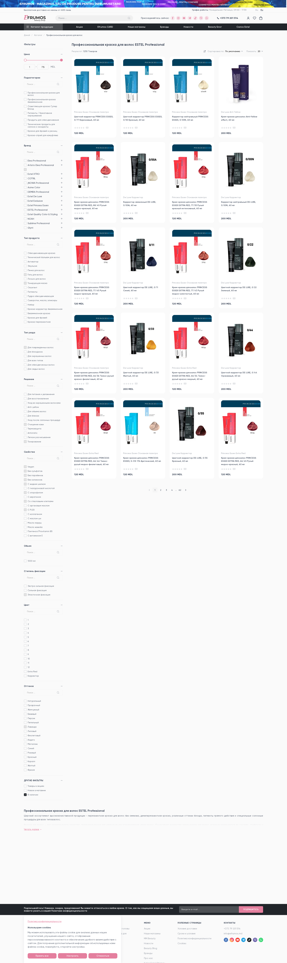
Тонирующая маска (37, 283)
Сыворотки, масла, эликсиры (42, 300)
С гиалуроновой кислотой (41, 488)
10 (29, 658)
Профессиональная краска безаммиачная (42, 100)
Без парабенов (35, 475)
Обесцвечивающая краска (41, 253)
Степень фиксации (34, 571)
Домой (27, 35)
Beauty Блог (215, 27)
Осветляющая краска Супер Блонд (42, 107)
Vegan (31, 467)
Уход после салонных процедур (44, 420)
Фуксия (31, 770)
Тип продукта (31, 238)
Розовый (32, 752)
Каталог (38, 35)
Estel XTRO (25, 174)
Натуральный (34, 701)
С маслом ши (34, 518)
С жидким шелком (37, 484)
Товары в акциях (36, 786)
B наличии (33, 794)
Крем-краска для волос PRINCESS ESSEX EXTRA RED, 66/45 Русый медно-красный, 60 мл (238, 461)
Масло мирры (35, 523)
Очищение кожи (36, 424)
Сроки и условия (186, 933)
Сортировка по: (216, 51)
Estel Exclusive (25, 201)
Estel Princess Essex (25, 205)
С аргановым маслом (38, 505)
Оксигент (32, 287)
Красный (32, 757)
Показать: (251, 51)
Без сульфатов (35, 471)
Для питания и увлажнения (41, 394)
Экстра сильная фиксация (41, 586)
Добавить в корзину (94, 132)
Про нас (148, 958)
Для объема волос (37, 411)
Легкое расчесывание (39, 437)
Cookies (182, 943)
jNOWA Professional (25, 183)
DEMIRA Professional (25, 192)
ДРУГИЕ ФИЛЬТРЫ (33, 780)
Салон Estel (243, 27)
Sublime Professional (25, 223)
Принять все (42, 955)
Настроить (72, 955)
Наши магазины (136, 27)
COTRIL (25, 178)
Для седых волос (36, 369)
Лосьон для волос (37, 279)
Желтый (31, 765)
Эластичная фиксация (39, 594)
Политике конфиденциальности (69, 910)
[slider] (25, 60)
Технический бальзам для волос (44, 257)
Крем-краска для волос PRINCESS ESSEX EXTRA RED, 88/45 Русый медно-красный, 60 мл (91, 205)
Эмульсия (32, 266)
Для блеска (33, 416)
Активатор (33, 261)
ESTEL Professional (25, 210)
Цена (27, 54)
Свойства (29, 452)
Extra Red (32, 671)
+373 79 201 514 (232, 928)
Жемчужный (33, 709)
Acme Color (25, 187)
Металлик (33, 744)
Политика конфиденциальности (194, 938)
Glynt (25, 227)
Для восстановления (38, 398)
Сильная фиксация (37, 590)
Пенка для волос (36, 270)
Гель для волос (35, 274)
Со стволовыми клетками (40, 501)
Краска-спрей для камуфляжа (43, 135)
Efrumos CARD (105, 27)
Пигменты (32, 292)
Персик (31, 718)
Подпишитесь (251, 909)
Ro (256, 10)
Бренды (164, 27)
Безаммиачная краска (39, 313)
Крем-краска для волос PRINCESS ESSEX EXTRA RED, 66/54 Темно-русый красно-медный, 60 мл (189, 375)
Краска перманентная (39, 322)
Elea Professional (25, 160)
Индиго (31, 740)
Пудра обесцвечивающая (41, 296)
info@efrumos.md (233, 933)
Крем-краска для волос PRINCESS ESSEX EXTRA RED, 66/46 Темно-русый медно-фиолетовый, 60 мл (91, 461)
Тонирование (34, 441)
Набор (31, 304)
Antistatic (32, 433)
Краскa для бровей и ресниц (42, 131)
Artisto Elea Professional (25, 165)
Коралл (31, 761)
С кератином (34, 497)
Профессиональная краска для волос (44, 93)
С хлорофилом (35, 492)
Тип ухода (29, 332)
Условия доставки (187, 928)
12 (29, 667)
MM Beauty (150, 938)
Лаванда (32, 727)
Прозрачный (34, 705)
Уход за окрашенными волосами (44, 403)
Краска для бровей (37, 317)
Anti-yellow (33, 407)
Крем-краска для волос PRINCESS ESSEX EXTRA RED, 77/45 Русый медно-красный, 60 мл (91, 290)
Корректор (33, 676)
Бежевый (32, 714)
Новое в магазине (37, 790)
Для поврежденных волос (41, 347)
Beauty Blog (150, 948)
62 (180, 490)
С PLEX (31, 510)
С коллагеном (35, 514)
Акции (79, 27)
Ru (262, 10)
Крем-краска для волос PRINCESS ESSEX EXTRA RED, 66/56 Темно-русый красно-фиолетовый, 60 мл (94, 375)
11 (28, 663)
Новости (188, 27)
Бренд (27, 145)
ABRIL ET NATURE (25, 169)
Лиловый (32, 731)
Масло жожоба (35, 527)
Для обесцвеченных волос (41, 365)
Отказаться (103, 955)
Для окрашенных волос (39, 356)
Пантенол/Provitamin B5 (40, 531)
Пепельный (33, 722)
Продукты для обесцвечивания (43, 120)
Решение (29, 379)
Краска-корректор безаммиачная (45, 309)
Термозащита (34, 428)
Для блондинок (35, 352)
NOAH (25, 219)
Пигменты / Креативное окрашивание (40, 114)
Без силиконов (35, 480)
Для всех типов (35, 360)
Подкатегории (32, 77)
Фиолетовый (34, 735)
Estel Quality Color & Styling (25, 214)
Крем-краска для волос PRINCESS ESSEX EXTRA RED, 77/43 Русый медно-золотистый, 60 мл (189, 290)
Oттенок (29, 686)
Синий (31, 748)
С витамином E (35, 535)
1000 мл (32, 561)
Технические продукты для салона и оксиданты (41, 125)
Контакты (229, 923)
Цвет (26, 605)
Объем (27, 546)
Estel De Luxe (25, 196)
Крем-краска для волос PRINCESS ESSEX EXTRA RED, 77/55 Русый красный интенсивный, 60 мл (189, 205)
